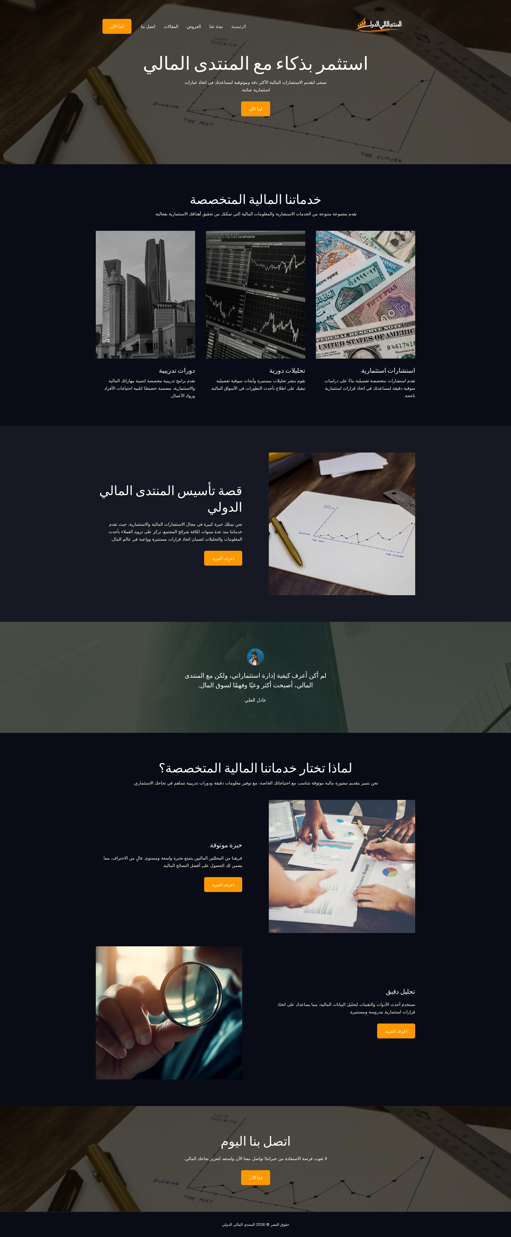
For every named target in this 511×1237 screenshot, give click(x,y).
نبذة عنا (216, 26)
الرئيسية (238, 26)
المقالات (171, 26)
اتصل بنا (148, 26)
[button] (113, 26)
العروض (194, 26)
